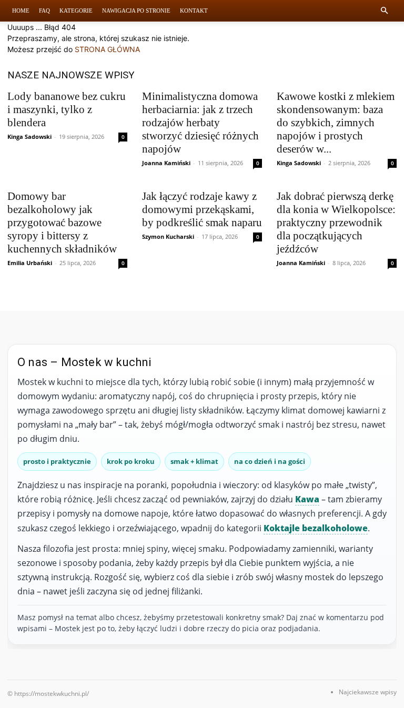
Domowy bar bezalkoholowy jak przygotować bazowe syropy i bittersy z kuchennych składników (62, 222)
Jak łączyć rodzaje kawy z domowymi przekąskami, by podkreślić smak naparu (202, 209)
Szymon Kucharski (168, 236)
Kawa (307, 499)
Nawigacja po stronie (136, 10)
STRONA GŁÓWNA (107, 49)
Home (20, 10)
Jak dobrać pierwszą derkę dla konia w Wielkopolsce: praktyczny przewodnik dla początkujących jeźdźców (336, 222)
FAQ (44, 10)
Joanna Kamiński (166, 163)
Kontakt (194, 10)
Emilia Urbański (29, 263)
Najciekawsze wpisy (368, 691)
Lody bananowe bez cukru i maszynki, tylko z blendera (66, 109)
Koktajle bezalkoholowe (316, 528)
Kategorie (76, 10)
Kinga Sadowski (29, 136)
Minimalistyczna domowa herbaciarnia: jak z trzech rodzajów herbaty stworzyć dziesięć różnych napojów (200, 122)
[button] (384, 11)
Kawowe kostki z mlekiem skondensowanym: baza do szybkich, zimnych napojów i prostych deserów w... (336, 122)
